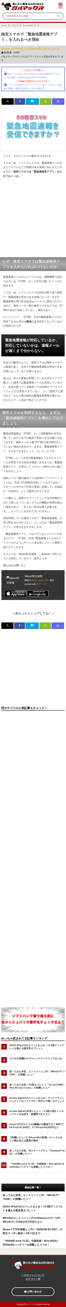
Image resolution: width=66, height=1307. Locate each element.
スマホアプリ (31, 25)
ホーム (4, 25)
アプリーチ (41, 584)
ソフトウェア (16, 25)
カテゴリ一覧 (33, 1278)
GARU (16, 52)
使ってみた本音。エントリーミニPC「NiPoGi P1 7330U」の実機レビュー (31, 1197)
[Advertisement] (33, 218)
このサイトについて (33, 1275)
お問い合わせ (34, 1291)
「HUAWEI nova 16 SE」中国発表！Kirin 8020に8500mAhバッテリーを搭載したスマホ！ (30, 1242)
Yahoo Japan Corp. (40, 580)
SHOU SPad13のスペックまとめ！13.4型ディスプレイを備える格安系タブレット (33, 1208)
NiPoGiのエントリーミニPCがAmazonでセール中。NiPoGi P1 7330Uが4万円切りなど (33, 1219)
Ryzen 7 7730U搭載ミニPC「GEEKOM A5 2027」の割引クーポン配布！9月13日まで (32, 1231)
